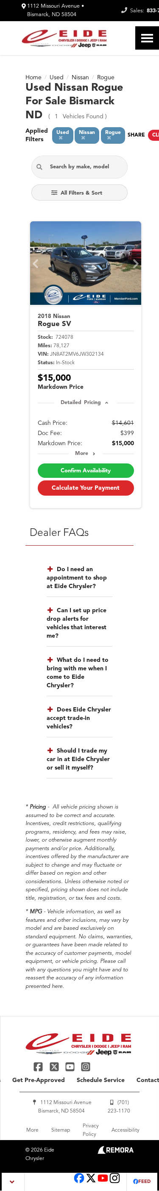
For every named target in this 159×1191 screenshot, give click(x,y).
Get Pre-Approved (38, 1080)
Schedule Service (101, 1080)
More (81, 453)
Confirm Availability (86, 471)
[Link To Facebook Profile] (39, 1066)
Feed (144, 1182)
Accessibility (125, 1130)
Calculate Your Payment (86, 488)
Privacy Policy (91, 1130)
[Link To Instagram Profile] (85, 1066)
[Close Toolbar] (13, 1182)
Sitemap (60, 1130)
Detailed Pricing (81, 402)
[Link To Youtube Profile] (103, 1182)
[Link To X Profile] (55, 1066)
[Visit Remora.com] (116, 1152)
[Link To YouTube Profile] (71, 1066)
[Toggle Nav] (147, 38)
